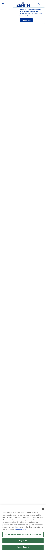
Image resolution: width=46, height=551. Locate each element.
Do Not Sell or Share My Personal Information (23, 534)
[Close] (43, 509)
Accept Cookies (23, 547)
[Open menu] (3, 4)
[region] (23, 528)
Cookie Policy (20, 529)
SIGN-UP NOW (26, 20)
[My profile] (43, 4)
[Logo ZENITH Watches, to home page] (23, 4)
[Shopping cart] (38, 4)
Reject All (23, 541)
